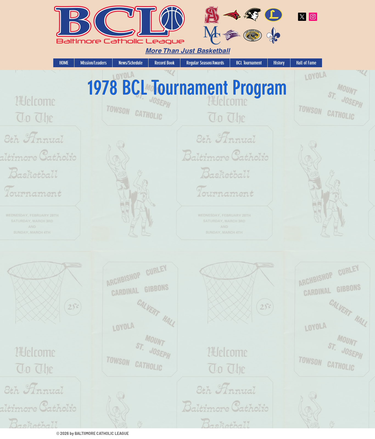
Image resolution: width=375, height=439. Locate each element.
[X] (302, 17)
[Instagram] (313, 17)
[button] (93, 62)
